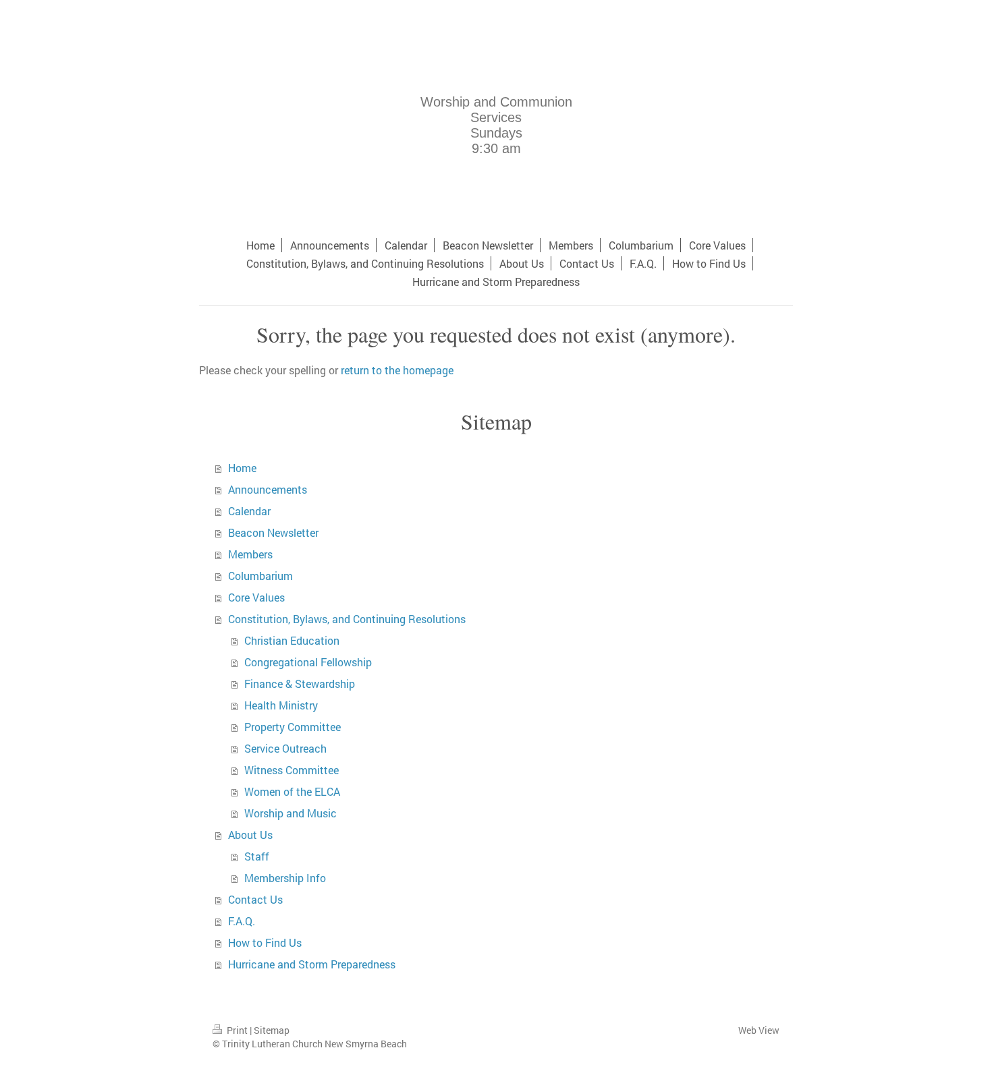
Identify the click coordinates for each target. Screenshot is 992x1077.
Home (242, 468)
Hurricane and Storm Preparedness (311, 964)
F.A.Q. (241, 921)
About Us (250, 834)
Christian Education (291, 640)
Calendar (249, 511)
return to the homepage (397, 370)
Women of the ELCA (292, 791)
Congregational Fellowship (308, 662)
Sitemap (272, 1030)
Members (250, 554)
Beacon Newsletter (273, 532)
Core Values (256, 597)
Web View (758, 1030)
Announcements (267, 489)
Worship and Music (290, 813)
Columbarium (260, 576)
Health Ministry (281, 705)
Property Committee (292, 727)
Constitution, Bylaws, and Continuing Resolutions (347, 619)
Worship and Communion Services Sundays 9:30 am (496, 125)
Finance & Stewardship (299, 683)
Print (237, 1030)
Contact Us (255, 899)
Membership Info (285, 878)
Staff (256, 856)
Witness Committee (291, 770)
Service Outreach (285, 748)
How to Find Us (265, 942)
